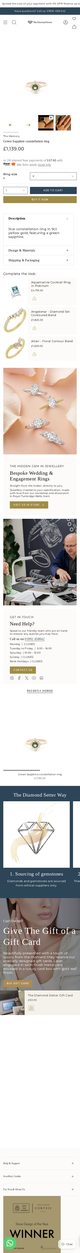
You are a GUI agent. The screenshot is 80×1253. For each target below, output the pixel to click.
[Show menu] (5, 22)
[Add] (34, 298)
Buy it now (40, 199)
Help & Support (11, 1163)
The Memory (11, 136)
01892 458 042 (56, 11)
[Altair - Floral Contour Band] (15, 348)
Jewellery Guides (12, 1176)
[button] (38, 218)
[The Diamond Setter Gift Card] (12, 1002)
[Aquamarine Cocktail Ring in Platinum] (15, 291)
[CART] (74, 26)
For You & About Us (14, 1189)
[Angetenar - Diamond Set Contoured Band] (15, 321)
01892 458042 (35, 639)
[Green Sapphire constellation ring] (40, 734)
